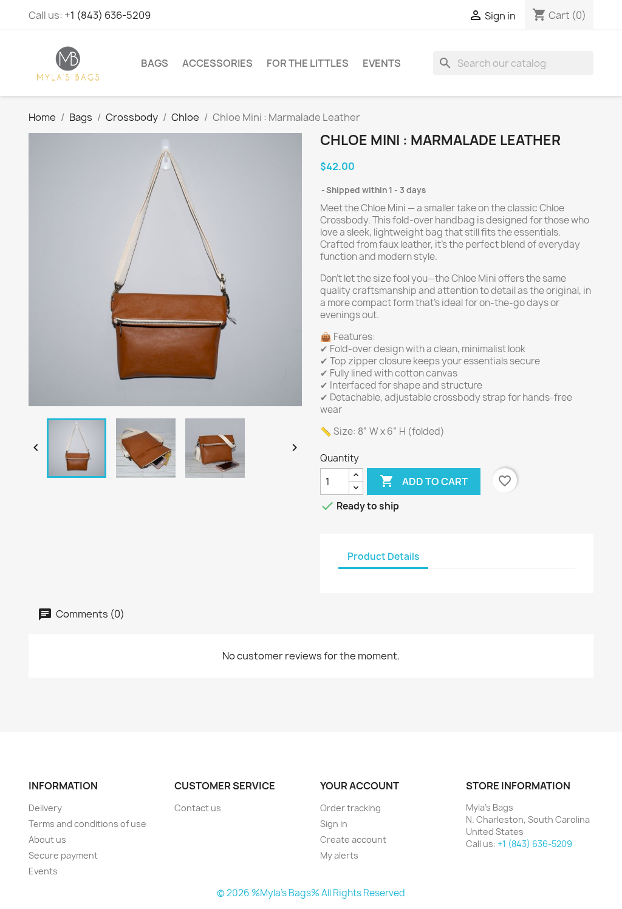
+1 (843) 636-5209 (107, 15)
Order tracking (350, 808)
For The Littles (308, 63)
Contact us (197, 808)
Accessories (217, 63)
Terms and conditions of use (87, 823)
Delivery (45, 808)
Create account (353, 839)
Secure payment (63, 855)
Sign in (333, 823)
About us (47, 839)
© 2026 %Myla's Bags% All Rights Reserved (311, 893)
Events (382, 63)
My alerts (339, 855)
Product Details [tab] (383, 556)
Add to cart (424, 481)
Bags (154, 63)
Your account (359, 785)
